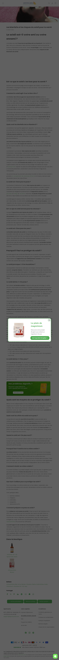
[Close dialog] (49, 320)
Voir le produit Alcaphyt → (40, 338)
